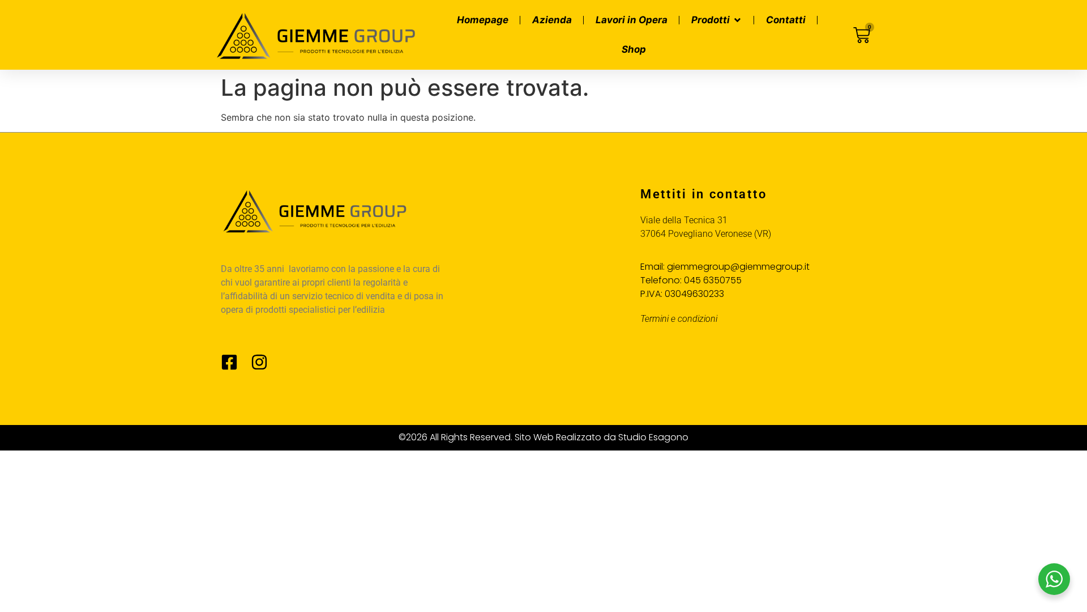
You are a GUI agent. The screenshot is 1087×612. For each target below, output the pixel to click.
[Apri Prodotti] (737, 20)
